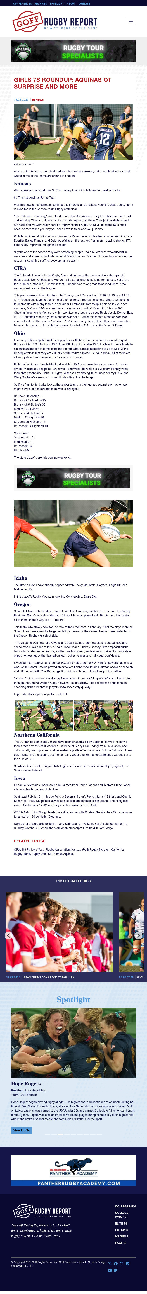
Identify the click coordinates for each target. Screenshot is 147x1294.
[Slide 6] (80, 1145)
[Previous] (9, 951)
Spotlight (57, 3)
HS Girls (38, 121)
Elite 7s (121, 1220)
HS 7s (26, 865)
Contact (85, 3)
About (71, 3)
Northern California (111, 865)
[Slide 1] (67, 578)
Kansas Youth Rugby (84, 865)
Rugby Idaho (22, 869)
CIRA (17, 865)
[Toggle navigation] (131, 21)
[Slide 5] (73, 1145)
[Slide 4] (67, 1145)
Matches (41, 3)
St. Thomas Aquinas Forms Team (35, 219)
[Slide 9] (99, 1145)
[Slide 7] (86, 1145)
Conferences (22, 3)
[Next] (138, 951)
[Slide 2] (73, 578)
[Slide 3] (80, 578)
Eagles (120, 1240)
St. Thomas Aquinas (61, 869)
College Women (121, 1212)
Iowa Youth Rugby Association (50, 865)
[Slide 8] (93, 1145)
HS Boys (121, 1227)
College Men (125, 1203)
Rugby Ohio (39, 869)
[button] (23, 549)
